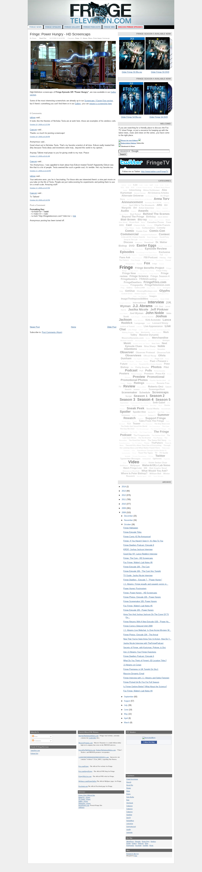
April (126, 718)
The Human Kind (158, 435)
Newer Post (35, 327)
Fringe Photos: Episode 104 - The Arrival (140, 635)
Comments (37, 741)
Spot (135, 856)
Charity (149, 225)
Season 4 (145, 399)
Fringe (77, 38)
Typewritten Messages (130, 459)
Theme (146, 443)
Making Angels (128, 332)
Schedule (144, 392)
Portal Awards (159, 371)
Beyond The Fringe (133, 216)
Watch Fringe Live (132, 468)
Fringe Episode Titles (132, 532)
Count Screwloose (132, 779)
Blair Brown (128, 219)
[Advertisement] (52, 305)
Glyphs (164, 290)
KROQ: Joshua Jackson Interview (137, 549)
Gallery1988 (140, 288)
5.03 (129, 185)
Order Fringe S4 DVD (159, 117)
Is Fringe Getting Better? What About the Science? (145, 686)
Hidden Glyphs (140, 294)
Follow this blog (148, 742)
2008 (124, 512)
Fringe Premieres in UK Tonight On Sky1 (140, 669)
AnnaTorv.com (35, 750)
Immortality (154, 299)
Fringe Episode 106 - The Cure (136, 567)
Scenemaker (129, 392)
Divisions (138, 242)
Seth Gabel (159, 402)
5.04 (135, 185)
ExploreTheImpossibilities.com (106, 750)
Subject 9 (151, 415)
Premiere (148, 373)
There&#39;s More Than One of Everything (143, 445)
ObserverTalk (163, 352)
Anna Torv (161, 199)
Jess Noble (123, 313)
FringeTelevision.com (157, 285)
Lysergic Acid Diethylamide (160, 330)
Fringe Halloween (130, 528)
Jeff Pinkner (159, 309)
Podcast (131, 370)
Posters (124, 373)
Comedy (161, 227)
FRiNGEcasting (148, 279)
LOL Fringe (132, 330)
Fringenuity (124, 285)
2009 (124, 508)
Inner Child (164, 299)
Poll (141, 371)
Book (151, 220)
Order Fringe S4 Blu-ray (131, 117)
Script (128, 396)
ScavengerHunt (157, 389)
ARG (159, 205)
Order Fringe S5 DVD (160, 72)
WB (145, 468)
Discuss (128, 242)
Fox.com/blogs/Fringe (85, 771)
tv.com (127, 456)
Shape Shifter (125, 405)
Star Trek (160, 412)
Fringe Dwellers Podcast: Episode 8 (138, 545)
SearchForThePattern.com (87, 750)
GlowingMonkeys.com (147, 291)
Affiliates (81, 807)
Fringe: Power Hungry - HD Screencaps (60, 34)
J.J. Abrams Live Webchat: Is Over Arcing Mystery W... (147, 630)
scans (137, 389)
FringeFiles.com (155, 282)
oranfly (128, 829)
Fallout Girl (34, 753)
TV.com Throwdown (139, 456)
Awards (143, 210)
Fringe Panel (142, 273)
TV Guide (163, 453)
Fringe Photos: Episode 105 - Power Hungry (142, 597)
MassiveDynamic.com (133, 338)
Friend (161, 264)
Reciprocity (150, 383)
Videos (143, 463)
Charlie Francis (162, 225)
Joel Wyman (136, 313)
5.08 (156, 185)
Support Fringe (155, 418)
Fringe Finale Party (147, 271)
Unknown (129, 806)
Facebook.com (83, 786)
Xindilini (129, 815)
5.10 (166, 185)
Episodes (127, 252)
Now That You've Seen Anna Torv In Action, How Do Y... (147, 639)
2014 (124, 486)
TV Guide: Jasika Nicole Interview (137, 575)
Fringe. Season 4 (160, 276)
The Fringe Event (145, 432)
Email (160, 246)
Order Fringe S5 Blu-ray (132, 72)
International (139, 302)
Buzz (143, 222)
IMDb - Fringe (83, 801)
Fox (147, 263)
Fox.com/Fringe (84, 766)
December (128, 516)
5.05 (141, 185)
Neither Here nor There (141, 343)
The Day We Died (127, 429)
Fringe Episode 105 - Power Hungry (138, 610)
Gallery (78, 104)
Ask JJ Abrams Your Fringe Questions (139, 652)
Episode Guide (137, 249)
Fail (161, 255)
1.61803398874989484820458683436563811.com (94, 757)
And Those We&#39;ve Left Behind (139, 199)
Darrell (128, 782)
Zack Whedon (158, 476)
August (133, 211)
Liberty (139, 326)
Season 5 (163, 399)
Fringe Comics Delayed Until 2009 (137, 626)
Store (168, 412)
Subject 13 (142, 415)
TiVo (133, 450)
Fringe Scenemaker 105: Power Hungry (140, 601)
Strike (134, 415)
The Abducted (147, 424)
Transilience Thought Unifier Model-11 (152, 450)
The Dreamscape (142, 429)
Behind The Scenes (156, 213)
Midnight (166, 340)
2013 (124, 491)
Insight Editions (125, 303)
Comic (129, 230)
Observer (127, 352)
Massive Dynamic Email (133, 673)
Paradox (139, 361)
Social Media (152, 408)
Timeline (126, 450)
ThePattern (157, 443)
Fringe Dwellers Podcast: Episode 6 (138, 656)
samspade (129, 832)
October (127, 524)
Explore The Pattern (129, 255)
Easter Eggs (146, 245)
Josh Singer (135, 317)
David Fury (164, 237)
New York (156, 343)
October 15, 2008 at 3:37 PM (40, 124)
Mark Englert (156, 332)
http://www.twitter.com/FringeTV (154, 171)
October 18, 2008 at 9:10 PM (40, 200)
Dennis (128, 788)
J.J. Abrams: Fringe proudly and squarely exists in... (145, 584)
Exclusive (164, 252)
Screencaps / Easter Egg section (98, 101)
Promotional (155, 376)
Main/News (130, 841)
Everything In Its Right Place (146, 252)
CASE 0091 (92, 738)
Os (152, 359)
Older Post (111, 327)
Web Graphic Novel (158, 468)
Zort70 (128, 818)
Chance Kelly (139, 225)
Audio (125, 210)
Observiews (133, 355)
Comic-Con (157, 230)
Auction (165, 208)
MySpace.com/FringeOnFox (87, 781)
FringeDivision (164, 279)
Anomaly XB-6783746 (153, 202)
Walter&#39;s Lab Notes (156, 465)
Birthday (151, 216)
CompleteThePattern (149, 234)
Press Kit (160, 373)
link (74, 216)
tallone (32, 117)
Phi (132, 367)
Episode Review (156, 248)
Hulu (134, 296)
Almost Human (140, 193)
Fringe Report (154, 273)
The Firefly (133, 432)
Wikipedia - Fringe (85, 803)
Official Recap (149, 356)
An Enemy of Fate (152, 196)
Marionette (145, 332)
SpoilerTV (151, 412)
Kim (127, 800)
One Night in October (141, 359)
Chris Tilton (129, 228)
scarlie (144, 389)
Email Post (42, 38)
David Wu (129, 785)
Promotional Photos (134, 379)
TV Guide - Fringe (85, 799)
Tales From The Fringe (151, 421)
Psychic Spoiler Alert (158, 380)
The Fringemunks (142, 435)
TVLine (150, 456)
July (126, 705)
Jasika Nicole (138, 309)
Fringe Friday (161, 271)
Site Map (153, 405)
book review (159, 220)
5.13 (132, 187)
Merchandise (160, 337)
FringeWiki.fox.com (85, 776)
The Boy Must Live (162, 424)
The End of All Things (158, 429)
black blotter (163, 217)
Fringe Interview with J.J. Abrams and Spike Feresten (146, 678)
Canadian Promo (155, 222)
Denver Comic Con (146, 240)
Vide (124, 463)
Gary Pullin (151, 288)
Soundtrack (165, 409)
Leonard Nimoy (160, 323)
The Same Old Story (157, 440)
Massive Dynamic (149, 335)
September (124, 403)
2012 (124, 495)
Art (135, 207)
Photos (90, 38)
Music (127, 343)
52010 (124, 185)
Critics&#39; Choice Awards (133, 237)
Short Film (144, 405)
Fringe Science (139, 276)
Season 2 (157, 396)
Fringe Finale (133, 271)
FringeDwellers (133, 282)
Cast (129, 225)
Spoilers (153, 841)
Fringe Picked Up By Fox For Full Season (141, 682)
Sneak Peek (135, 408)
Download (148, 242)
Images (153, 296)
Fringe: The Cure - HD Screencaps (138, 558)
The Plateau (157, 438)
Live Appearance (153, 326)
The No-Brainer (144, 438)
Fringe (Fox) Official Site (87, 795)
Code (138, 228)
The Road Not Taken (137, 440)
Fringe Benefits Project (149, 267)
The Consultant (154, 426)
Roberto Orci (155, 386)
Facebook (138, 845)
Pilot (166, 367)
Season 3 (127, 399)
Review (129, 386)
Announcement (132, 202)
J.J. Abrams (83, 38)
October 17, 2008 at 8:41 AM (40, 156)
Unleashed (146, 459)
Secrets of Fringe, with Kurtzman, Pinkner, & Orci (144, 647)
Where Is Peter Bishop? (134, 473)
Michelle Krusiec (154, 340)
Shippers (135, 405)
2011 (124, 499)
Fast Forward (137, 258)
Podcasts (141, 843)
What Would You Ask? (155, 470)
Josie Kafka (130, 797)
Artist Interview (146, 208)
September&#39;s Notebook (141, 403)
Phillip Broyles (142, 367)
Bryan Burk (134, 222)
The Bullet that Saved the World (134, 426)
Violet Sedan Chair (157, 462)
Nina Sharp (150, 346)
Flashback (159, 260)
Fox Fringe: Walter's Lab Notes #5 (137, 606)
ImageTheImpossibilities (134, 298)
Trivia (134, 453)
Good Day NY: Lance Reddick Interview (140, 554)
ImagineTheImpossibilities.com (88, 736)
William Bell (155, 473)
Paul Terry (133, 364)
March (127, 722)
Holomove (152, 294)
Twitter (160, 455)
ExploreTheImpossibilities (148, 255)
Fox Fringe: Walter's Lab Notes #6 (137, 562)
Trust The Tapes (145, 453)
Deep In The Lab (130, 240)
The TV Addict (137, 443)
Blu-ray (142, 219)
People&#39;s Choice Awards (150, 364)
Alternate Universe (132, 195)
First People (135, 260)
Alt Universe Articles (158, 193)
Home (73, 327)
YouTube (145, 845)
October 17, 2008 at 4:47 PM (40, 188)
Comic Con (141, 231)
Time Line (166, 448)
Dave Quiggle (152, 237)
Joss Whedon (138, 320)
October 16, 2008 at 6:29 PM (40, 136)
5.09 (161, 185)
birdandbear (130, 820)
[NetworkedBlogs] (148, 738)
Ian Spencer (143, 296)
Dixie (128, 791)
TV (156, 453)
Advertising (135, 190)
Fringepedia (136, 285)
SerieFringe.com (84, 805)
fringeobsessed (131, 826)
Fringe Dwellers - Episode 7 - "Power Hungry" (142, 580)
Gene (159, 288)
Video (133, 462)
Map (137, 332)
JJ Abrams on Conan (132, 665)
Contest (164, 234)
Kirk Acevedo (153, 320)
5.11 (122, 187)
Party (146, 361)
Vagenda (167, 459)
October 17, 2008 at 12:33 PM (40, 171)
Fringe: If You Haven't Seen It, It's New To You (143, 541)
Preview (139, 377)
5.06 (146, 185)
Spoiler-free (139, 412)
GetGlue (130, 290)
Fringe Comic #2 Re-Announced (137, 536)
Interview (156, 302)
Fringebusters (129, 279)
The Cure (165, 426)
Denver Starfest (160, 240)
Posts (36, 736)
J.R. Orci (159, 306)
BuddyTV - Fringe (84, 797)
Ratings (139, 382)
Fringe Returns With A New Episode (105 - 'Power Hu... (146, 622)
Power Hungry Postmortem (134, 588)
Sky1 (160, 405)
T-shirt (134, 421)
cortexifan (129, 823)
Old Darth (129, 803)
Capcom (33, 130)
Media (148, 338)
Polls (148, 370)
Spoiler (125, 411)
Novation (161, 349)
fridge (154, 264)
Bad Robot (135, 214)
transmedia (126, 453)
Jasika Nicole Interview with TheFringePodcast (143, 643)
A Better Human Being (144, 187)
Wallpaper (135, 465)
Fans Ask (124, 257)
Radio (129, 383)
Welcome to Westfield (131, 471)
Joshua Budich (147, 317)
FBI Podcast (150, 257)
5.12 (127, 187)
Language (140, 323)
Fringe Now (129, 273)
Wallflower (124, 465)
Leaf (148, 323)
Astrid (158, 208)
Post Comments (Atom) (52, 332)
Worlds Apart (141, 476)
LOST (141, 330)
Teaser (136, 423)
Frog (122, 288)
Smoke (122, 409)
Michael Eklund (140, 340)
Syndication (126, 421)
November (128, 520)
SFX (168, 403)
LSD (146, 330)
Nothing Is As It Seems (147, 349)
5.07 (151, 185)
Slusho (167, 405)
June (126, 710)
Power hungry (97, 38)
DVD (132, 245)
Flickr (151, 845)
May (126, 714)
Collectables (148, 228)
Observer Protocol (145, 352)
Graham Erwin (126, 294)
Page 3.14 (159, 359)
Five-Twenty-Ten (148, 260)
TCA (129, 424)
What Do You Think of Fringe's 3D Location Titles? (145, 660)
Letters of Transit (127, 326)
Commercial (130, 234)
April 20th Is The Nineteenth (142, 205)
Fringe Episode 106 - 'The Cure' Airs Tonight (142, 571)
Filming (163, 258)
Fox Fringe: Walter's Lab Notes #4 (137, 691)
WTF (149, 476)
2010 (124, 504)
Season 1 (141, 395)
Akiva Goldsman (151, 190)
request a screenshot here (100, 104)
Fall (166, 255)
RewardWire (141, 387)
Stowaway (125, 415)
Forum (139, 264)
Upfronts (157, 458)
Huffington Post (163, 294)
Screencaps (106, 38)
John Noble (155, 313)
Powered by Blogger (132, 854)
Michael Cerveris (126, 340)
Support (140, 418)
